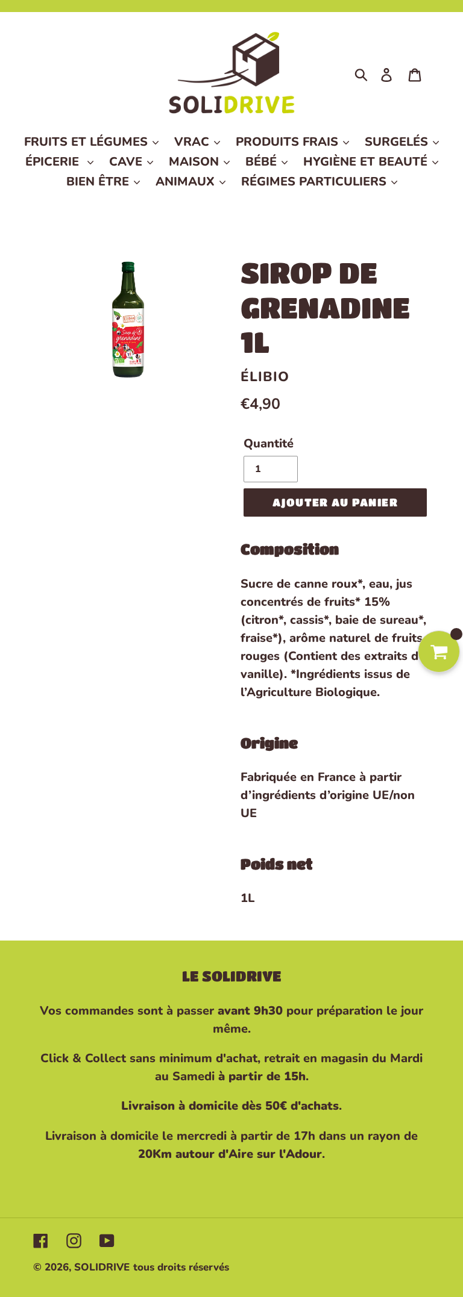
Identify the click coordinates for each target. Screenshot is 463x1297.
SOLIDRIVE (102, 1267)
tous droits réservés (181, 1267)
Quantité (269, 443)
